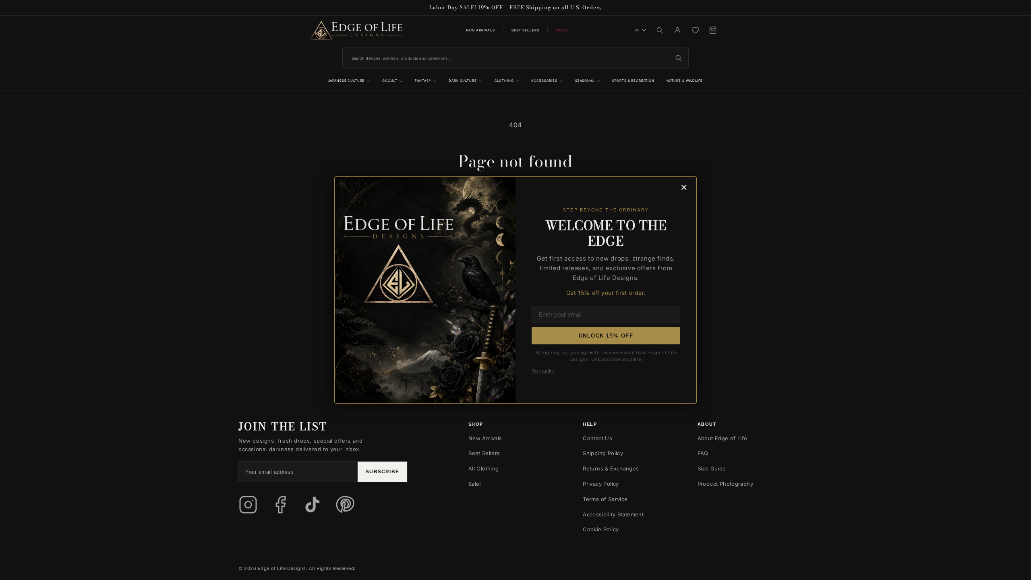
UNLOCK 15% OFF (606, 336)
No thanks (543, 371)
